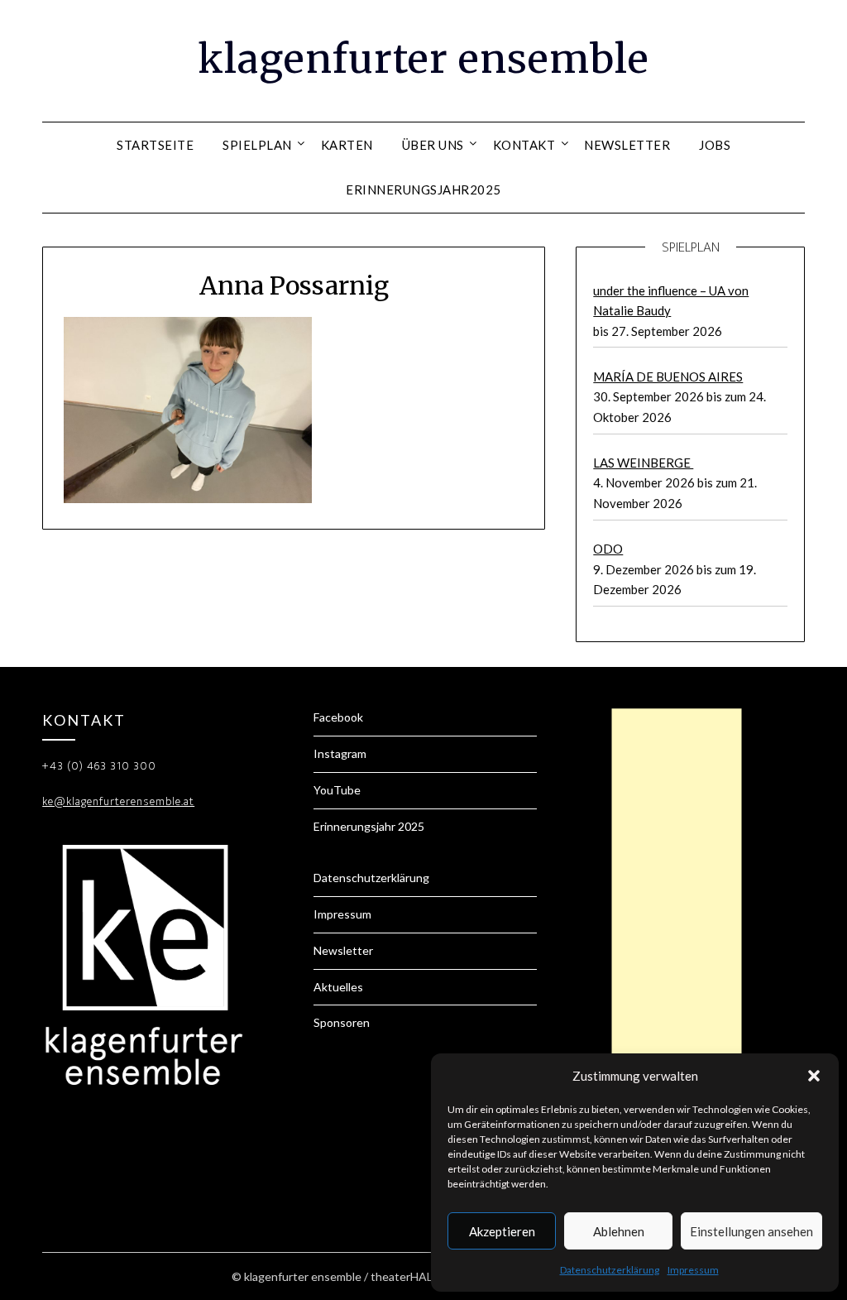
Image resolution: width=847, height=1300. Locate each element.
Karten (347, 144)
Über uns (433, 144)
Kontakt (524, 144)
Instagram (339, 753)
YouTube (337, 790)
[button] (814, 1075)
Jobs (714, 144)
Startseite (155, 144)
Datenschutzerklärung (609, 1270)
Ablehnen (618, 1231)
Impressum (693, 1270)
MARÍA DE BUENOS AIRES (668, 376)
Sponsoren (341, 1022)
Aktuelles (338, 987)
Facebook (338, 717)
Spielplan (257, 144)
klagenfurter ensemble (423, 59)
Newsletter (627, 144)
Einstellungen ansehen (751, 1231)
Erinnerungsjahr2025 (423, 189)
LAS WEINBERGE (643, 462)
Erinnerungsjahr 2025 (368, 826)
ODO (608, 548)
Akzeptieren (502, 1231)
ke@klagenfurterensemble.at (118, 801)
